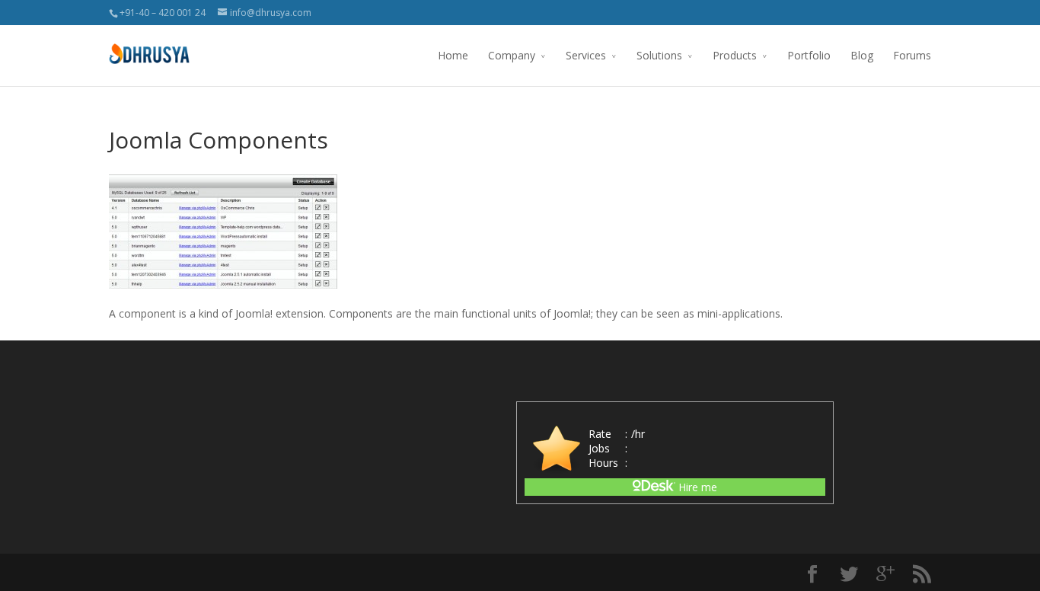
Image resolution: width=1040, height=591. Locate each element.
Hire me (696, 487)
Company (511, 55)
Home (453, 55)
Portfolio (809, 55)
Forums (912, 55)
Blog (861, 55)
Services (586, 55)
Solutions (659, 55)
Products (735, 55)
